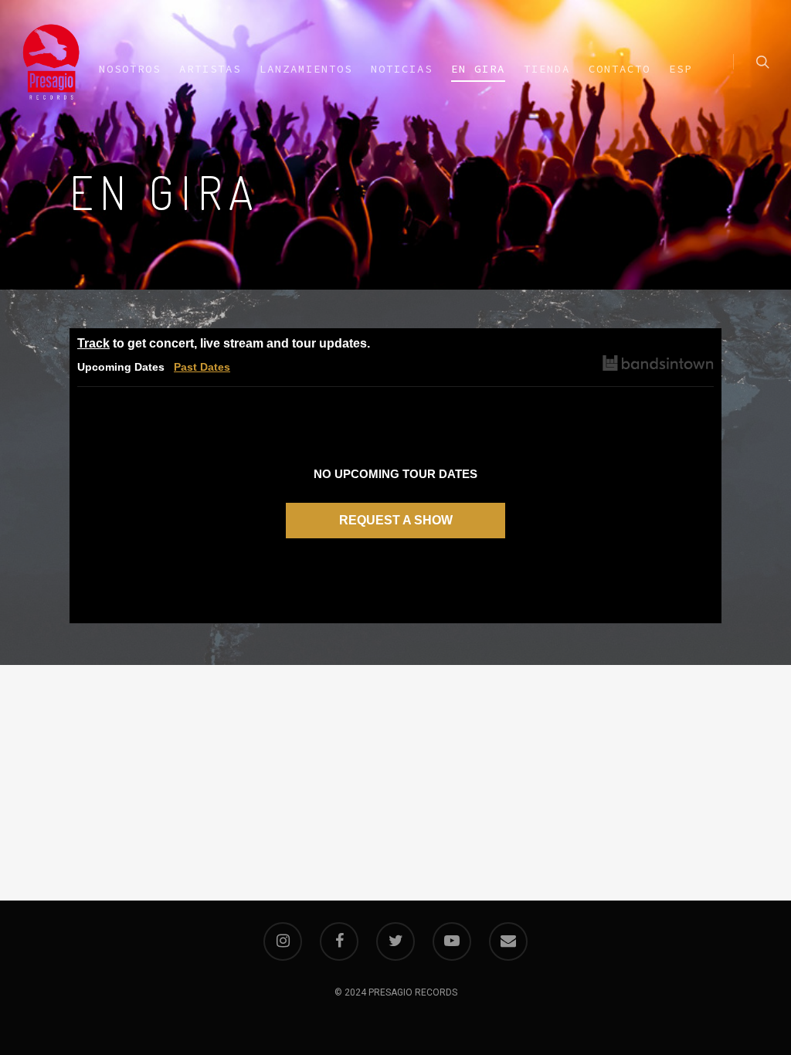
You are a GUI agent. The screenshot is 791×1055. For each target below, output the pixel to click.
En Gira (478, 69)
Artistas (210, 69)
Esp (680, 69)
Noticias (402, 69)
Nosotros (130, 69)
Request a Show (396, 520)
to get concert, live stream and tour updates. (223, 343)
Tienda (547, 69)
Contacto (619, 69)
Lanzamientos (306, 69)
